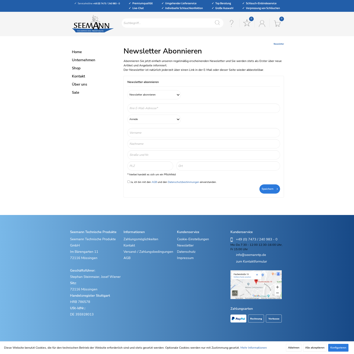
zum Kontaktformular (251, 261)
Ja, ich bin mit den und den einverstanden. (173, 182)
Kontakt (78, 76)
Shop (76, 68)
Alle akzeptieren (314, 347)
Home (77, 51)
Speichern (267, 189)
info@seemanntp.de (251, 255)
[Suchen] (217, 23)
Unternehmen (83, 60)
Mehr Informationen (253, 348)
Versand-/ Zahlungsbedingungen (148, 251)
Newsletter (185, 245)
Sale (75, 92)
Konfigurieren (338, 347)
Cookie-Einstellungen (193, 239)
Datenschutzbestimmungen (183, 182)
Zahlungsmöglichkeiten (141, 239)
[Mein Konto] (261, 23)
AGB (154, 182)
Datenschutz (186, 251)
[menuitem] (172, 23)
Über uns (79, 84)
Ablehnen (293, 347)
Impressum (185, 258)
